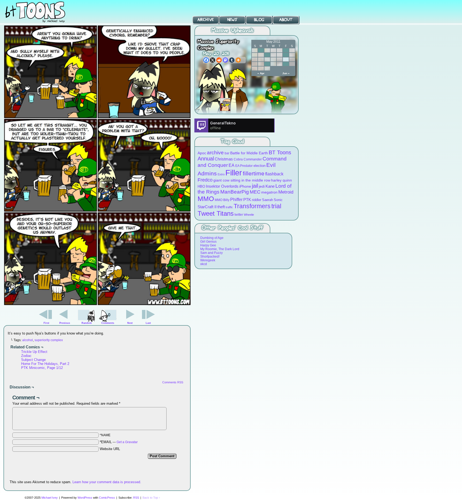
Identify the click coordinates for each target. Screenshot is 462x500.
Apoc (202, 153)
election (259, 166)
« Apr (260, 73)
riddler (256, 200)
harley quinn (281, 180)
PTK (247, 199)
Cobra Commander (248, 159)
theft (221, 206)
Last (148, 323)
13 (285, 55)
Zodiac (26, 356)
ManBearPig (234, 192)
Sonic (278, 200)
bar (227, 153)
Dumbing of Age (212, 238)
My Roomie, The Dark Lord (219, 249)
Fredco (205, 180)
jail (255, 186)
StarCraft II (207, 206)
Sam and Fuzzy (211, 253)
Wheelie (249, 214)
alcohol (27, 340)
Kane (270, 186)
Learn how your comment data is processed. (106, 482)
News (232, 20)
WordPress (85, 497)
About (285, 20)
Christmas (224, 159)
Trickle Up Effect (34, 352)
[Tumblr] (231, 60)
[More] (238, 60)
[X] (212, 60)
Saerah (267, 200)
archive (215, 152)
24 (267, 64)
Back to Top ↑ (151, 497)
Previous (64, 323)
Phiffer (236, 199)
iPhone (245, 186)
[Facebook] (206, 60)
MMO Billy (222, 200)
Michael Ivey (49, 497)
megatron (269, 192)
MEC (255, 192)
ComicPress (107, 497)
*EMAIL (119, 442)
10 (267, 55)
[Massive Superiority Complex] (97, 304)
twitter (238, 214)
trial (276, 206)
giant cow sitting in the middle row (241, 180)
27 (285, 64)
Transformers (252, 206)
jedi (262, 186)
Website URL (110, 449)
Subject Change (33, 360)
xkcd (203, 264)
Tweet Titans (216, 213)
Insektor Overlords (222, 186)
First (46, 323)
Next (130, 323)
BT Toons (40, 12)
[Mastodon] (225, 60)
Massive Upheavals (232, 30)
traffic (229, 207)
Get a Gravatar (127, 442)
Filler (233, 172)
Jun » (286, 73)
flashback (274, 173)
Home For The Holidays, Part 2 (45, 364)
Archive (206, 20)
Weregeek (207, 260)
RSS (136, 497)
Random (87, 323)
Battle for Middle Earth (249, 153)
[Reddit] (219, 60)
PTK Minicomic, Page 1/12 (42, 368)
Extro (221, 174)
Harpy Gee (208, 245)
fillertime (253, 173)
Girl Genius (208, 241)
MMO (206, 198)
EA (231, 165)
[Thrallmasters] (225, 104)
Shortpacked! (210, 256)
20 (285, 59)
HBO (201, 186)
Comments (107, 318)
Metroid (285, 192)
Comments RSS (172, 382)
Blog (259, 20)
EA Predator (244, 165)
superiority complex (48, 340)
